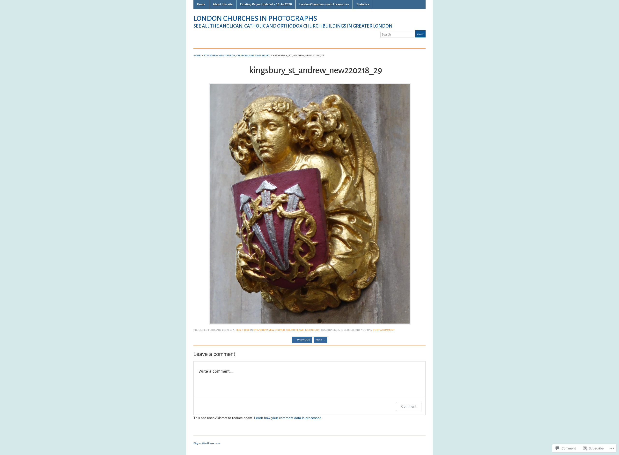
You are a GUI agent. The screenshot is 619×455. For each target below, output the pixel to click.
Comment (408, 406)
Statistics (362, 4)
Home (201, 4)
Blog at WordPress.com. (206, 443)
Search (420, 34)
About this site (223, 4)
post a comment (383, 330)
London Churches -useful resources (324, 4)
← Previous (302, 339)
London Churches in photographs (255, 18)
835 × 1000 (243, 330)
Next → (320, 339)
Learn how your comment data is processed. (288, 418)
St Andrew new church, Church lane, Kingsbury (237, 55)
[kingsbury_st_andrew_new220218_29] (310, 203)
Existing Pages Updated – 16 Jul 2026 (266, 4)
